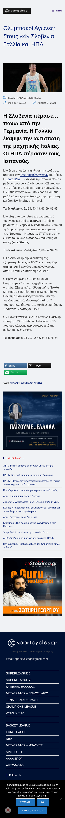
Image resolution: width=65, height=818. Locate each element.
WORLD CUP (15, 713)
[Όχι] (60, 799)
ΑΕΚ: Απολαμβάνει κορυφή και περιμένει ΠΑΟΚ (28, 538)
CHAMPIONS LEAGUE (21, 706)
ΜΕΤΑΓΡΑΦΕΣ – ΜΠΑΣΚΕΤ (24, 745)
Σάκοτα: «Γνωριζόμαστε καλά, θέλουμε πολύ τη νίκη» (31, 502)
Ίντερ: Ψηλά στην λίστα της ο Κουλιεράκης (25, 532)
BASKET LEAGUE (18, 725)
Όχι (43, 802)
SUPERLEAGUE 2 (18, 680)
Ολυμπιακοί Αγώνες (31, 383)
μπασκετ (15, 383)
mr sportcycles (17, 102)
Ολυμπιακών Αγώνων (34, 174)
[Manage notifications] (8, 810)
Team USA (13, 179)
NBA (9, 738)
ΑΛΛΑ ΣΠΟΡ (14, 758)
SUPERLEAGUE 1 (18, 673)
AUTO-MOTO (14, 765)
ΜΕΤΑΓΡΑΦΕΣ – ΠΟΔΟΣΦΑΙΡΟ (27, 693)
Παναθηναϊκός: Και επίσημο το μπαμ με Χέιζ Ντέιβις (30, 490)
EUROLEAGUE (16, 732)
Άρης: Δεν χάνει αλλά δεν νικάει (20, 517)
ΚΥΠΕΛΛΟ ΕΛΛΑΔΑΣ (20, 686)
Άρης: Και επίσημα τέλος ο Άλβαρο (21, 496)
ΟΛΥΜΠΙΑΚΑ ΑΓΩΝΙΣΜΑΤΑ (24, 98)
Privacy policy (32, 810)
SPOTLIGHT (14, 752)
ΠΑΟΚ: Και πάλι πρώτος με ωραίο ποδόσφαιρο (28, 475)
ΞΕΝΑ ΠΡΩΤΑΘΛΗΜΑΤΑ (22, 700)
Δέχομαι (25, 802)
